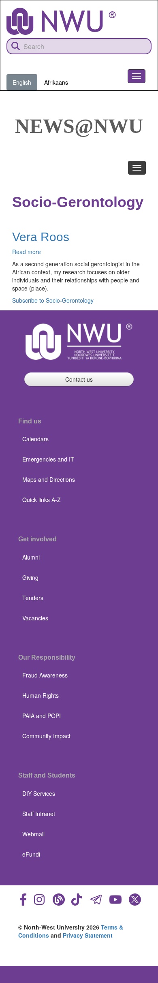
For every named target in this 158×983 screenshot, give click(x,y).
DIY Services (38, 793)
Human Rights (40, 695)
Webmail (33, 834)
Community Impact (46, 736)
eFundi (31, 854)
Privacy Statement (88, 935)
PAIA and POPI (41, 716)
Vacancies (35, 618)
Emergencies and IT (48, 459)
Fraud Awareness (45, 675)
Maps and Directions (48, 479)
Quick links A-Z (41, 500)
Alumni (31, 557)
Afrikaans (56, 82)
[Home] (61, 21)
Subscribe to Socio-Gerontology (53, 300)
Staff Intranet (38, 814)
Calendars (35, 439)
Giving (30, 577)
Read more (26, 252)
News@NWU (79, 126)
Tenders (32, 598)
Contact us (79, 379)
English (22, 82)
